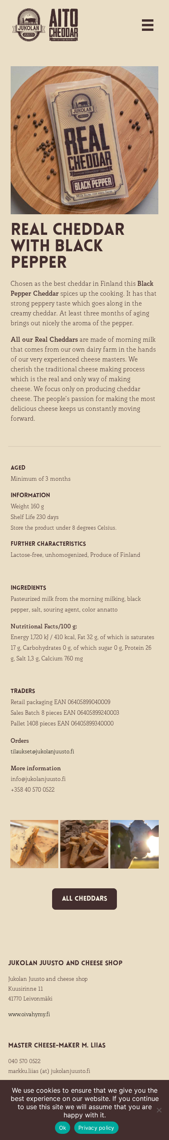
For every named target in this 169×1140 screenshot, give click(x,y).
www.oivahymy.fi (29, 1014)
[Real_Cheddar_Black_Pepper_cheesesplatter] (84, 845)
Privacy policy (96, 1127)
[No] (159, 1110)
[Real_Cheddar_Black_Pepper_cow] (134, 845)
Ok (62, 1127)
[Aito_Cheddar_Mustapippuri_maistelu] (34, 845)
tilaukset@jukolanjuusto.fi (42, 751)
